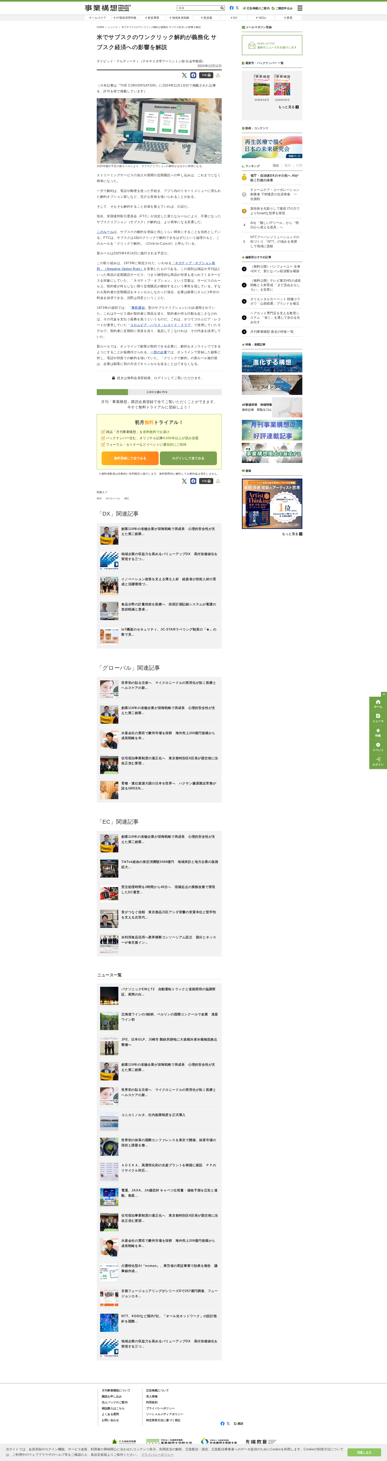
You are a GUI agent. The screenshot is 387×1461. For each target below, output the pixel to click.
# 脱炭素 (206, 17)
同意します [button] (364, 1452)
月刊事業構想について (116, 1390)
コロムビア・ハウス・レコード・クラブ (160, 325)
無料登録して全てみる (130, 458)
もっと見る (286, 107)
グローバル (114, 498)
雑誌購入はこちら (113, 1408)
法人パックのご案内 (115, 1402)
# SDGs (261, 17)
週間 (287, 165)
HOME (100, 27)
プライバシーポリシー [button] (157, 1454)
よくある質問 (110, 1414)
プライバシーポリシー (160, 1408)
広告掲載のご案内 (258, 8)
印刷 (204, 75)
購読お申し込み (112, 1396)
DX (100, 498)
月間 (299, 165)
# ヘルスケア (97, 17)
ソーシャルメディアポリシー (164, 1414)
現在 (276, 165)
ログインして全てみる (188, 458)
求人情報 (152, 1396)
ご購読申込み (284, 8)
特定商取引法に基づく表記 (163, 1420)
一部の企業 (158, 352)
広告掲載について (157, 1390)
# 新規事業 (152, 17)
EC (127, 498)
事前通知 (138, 307)
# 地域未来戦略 (179, 17)
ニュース (113, 27)
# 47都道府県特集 (125, 17)
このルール (105, 232)
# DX (234, 17)
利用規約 (152, 1402)
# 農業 (288, 17)
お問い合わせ (110, 1420)
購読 (240, 1423)
